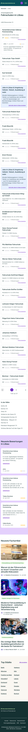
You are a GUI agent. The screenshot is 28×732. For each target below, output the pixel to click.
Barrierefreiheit (21, 720)
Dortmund (4, 682)
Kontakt (6, 720)
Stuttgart (16, 675)
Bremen (3, 686)
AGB (18, 723)
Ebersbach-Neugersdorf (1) (9, 425)
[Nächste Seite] (25, 389)
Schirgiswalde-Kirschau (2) (9, 417)
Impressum (23, 723)
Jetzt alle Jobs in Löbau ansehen (17, 105)
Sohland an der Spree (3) (8, 414)
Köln (15, 671)
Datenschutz (13, 720)
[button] (21, 3)
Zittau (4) (3, 411)
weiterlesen (6, 463)
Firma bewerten (22, 39)
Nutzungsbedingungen (9, 723)
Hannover (4, 690)
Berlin (2, 667)
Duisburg (3, 693)
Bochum (16, 693)
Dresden (16, 686)
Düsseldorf (4, 679)
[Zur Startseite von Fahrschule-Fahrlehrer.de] (8, 3)
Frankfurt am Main (6, 675)
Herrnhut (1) (4, 422)
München (4, 671)
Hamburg (17, 667)
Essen (16, 682)
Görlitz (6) (4, 406)
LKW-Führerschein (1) (7, 22)
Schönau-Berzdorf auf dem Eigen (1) (11, 428)
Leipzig (16, 679)
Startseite (3, 8)
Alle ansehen (23, 662)
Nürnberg (17, 690)
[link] (14, 41)
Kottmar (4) (4, 408)
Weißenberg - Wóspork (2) (9, 420)
